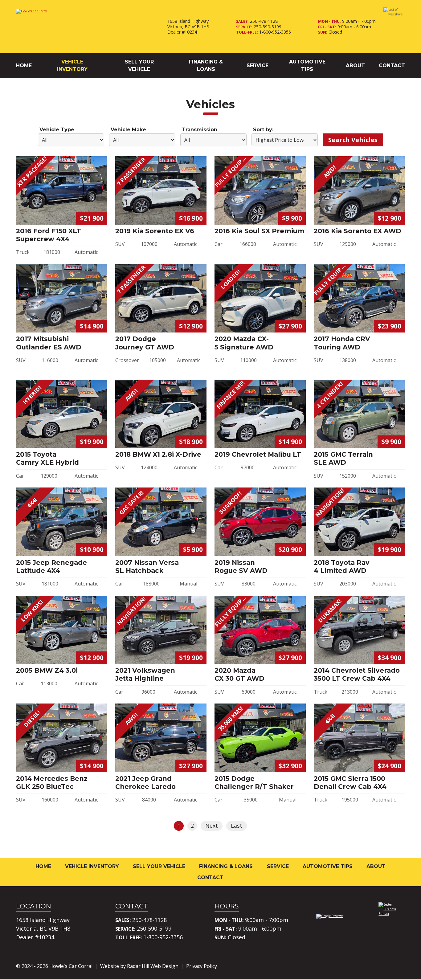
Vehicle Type (56, 130)
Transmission (199, 130)
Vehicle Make (128, 130)
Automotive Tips (307, 65)
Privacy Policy (201, 966)
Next (211, 825)
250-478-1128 (264, 21)
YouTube (400, 966)
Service (257, 65)
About (355, 65)
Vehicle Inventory (72, 65)
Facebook (365, 966)
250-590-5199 (267, 27)
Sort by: (263, 130)
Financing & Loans (206, 65)
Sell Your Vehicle (139, 65)
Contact (392, 65)
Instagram (383, 966)
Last (236, 825)
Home (24, 65)
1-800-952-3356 (275, 32)
